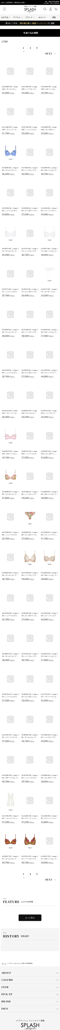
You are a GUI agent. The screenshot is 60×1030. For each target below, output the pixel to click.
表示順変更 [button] (31, 33)
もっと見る (30, 918)
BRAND (6, 1001)
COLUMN (7, 980)
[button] (45, 9)
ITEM (5, 987)
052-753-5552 (54, 1)
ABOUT (6, 972)
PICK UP (7, 994)
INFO (5, 1008)
